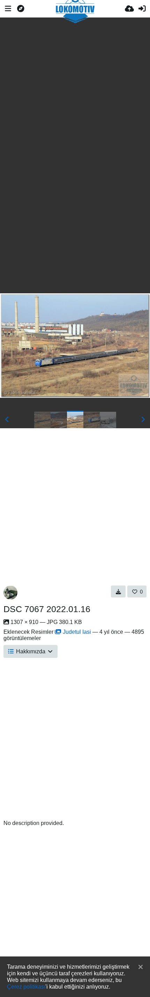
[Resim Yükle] (129, 8)
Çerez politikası (26, 986)
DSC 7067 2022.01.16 (46, 609)
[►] (143, 419)
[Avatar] (10, 593)
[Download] (118, 591)
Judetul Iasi (77, 632)
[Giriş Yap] (142, 8)
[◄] (7, 419)
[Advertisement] (75, 83)
